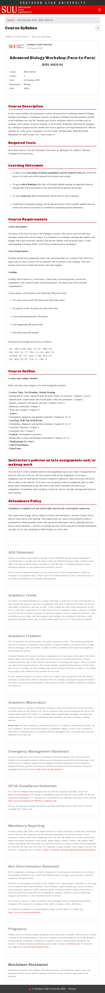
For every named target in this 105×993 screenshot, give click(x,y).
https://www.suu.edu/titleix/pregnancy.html (31, 947)
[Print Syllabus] (98, 28)
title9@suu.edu (73, 944)
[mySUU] (17, 9)
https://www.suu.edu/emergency (50, 769)
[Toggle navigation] (99, 9)
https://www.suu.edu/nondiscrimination (24, 912)
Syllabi (10, 20)
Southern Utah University (53, 2)
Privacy (72, 989)
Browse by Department (41, 37)
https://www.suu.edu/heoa (19, 795)
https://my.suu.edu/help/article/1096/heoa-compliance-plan (32, 801)
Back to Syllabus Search (18, 37)
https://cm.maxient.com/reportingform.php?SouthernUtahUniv (70, 850)
